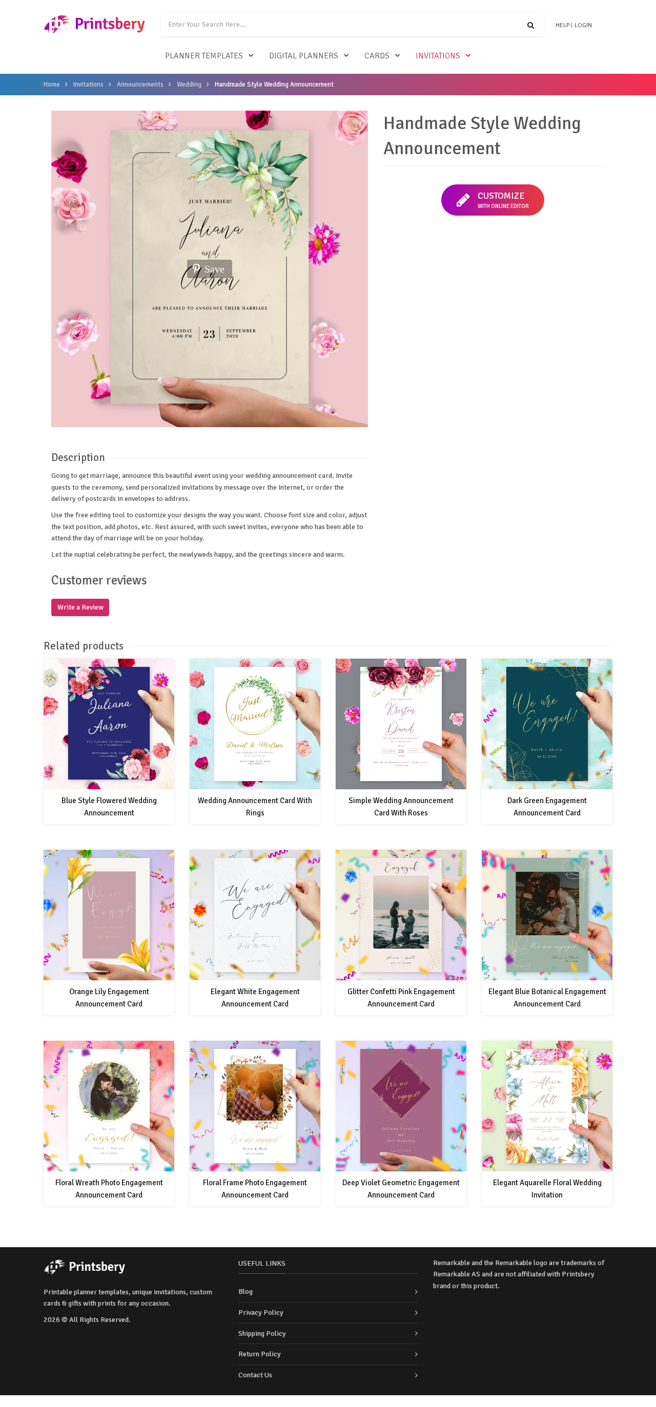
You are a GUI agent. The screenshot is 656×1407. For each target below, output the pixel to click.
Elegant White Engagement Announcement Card (255, 998)
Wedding (189, 84)
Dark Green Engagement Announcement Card (547, 806)
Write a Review (80, 607)
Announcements (140, 84)
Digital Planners (303, 56)
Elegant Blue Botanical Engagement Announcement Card (547, 998)
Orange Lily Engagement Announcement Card (109, 998)
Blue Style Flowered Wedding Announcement (109, 806)
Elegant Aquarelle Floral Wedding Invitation (547, 1189)
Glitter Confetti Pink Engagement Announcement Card (401, 998)
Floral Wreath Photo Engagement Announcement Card (109, 1189)
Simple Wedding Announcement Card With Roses (401, 806)
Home (52, 84)
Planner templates (204, 56)
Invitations (438, 56)
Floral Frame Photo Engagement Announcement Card (255, 1189)
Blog (245, 1291)
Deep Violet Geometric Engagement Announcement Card (401, 1189)
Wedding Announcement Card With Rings (255, 806)
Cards (376, 56)
